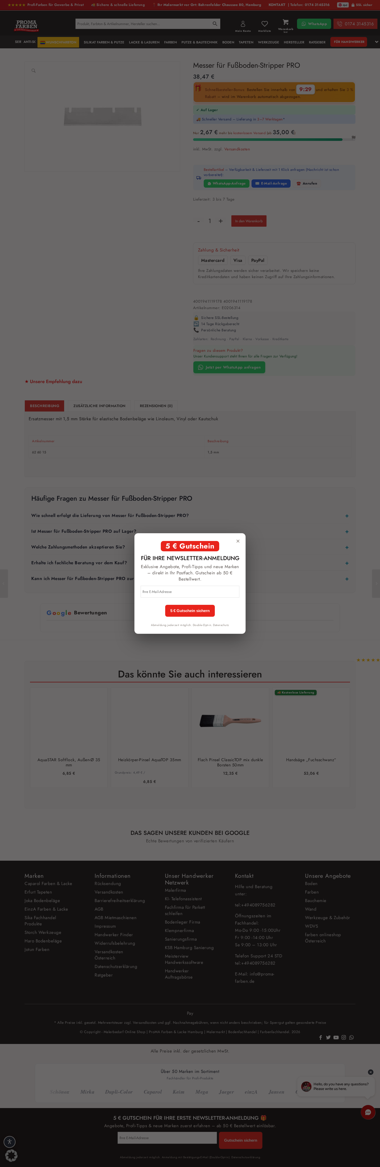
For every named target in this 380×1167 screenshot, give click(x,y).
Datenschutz (221, 625)
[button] (11, 1155)
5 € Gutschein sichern (190, 611)
